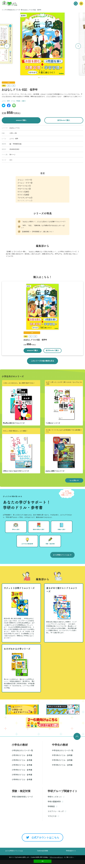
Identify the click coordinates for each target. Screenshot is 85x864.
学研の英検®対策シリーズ (22, 797)
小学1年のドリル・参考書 (22, 755)
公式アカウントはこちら (45, 837)
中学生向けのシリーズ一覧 (62, 750)
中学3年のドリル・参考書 (62, 765)
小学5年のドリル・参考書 (22, 775)
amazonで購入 (21, 120)
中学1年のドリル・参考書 (62, 755)
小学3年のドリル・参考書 (22, 765)
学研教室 (51, 806)
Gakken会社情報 (42, 851)
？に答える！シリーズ (53, 423)
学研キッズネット (55, 797)
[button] (40, 77)
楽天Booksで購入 (63, 120)
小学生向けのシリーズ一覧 (22, 750)
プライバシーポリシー (56, 857)
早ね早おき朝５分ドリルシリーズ (13, 423)
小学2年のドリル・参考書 (22, 760)
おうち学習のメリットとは (61, 555)
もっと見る (73, 480)
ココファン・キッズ (56, 811)
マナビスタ (52, 816)
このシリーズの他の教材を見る (42, 361)
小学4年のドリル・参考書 (22, 770)
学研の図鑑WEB (54, 802)
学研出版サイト (71, 851)
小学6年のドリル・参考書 (22, 779)
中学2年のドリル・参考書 (62, 760)
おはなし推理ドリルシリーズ (55, 471)
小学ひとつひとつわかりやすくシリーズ (16, 471)
